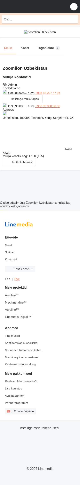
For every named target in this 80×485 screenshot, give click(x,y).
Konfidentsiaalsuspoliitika (21, 342)
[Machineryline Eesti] (28, 6)
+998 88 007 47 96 (47, 93)
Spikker (10, 252)
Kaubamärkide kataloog (20, 364)
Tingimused (12, 335)
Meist (8, 245)
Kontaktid (11, 259)
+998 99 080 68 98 (47, 106)
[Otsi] (74, 19)
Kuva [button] (31, 93)
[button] (74, 6)
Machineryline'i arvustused (22, 357)
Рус (17, 279)
